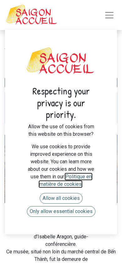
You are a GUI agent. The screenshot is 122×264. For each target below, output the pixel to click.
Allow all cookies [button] (61, 198)
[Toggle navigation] (109, 15)
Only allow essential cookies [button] (61, 211)
